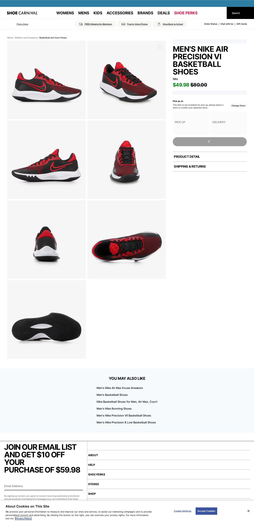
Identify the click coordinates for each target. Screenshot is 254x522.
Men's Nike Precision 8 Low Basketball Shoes (126, 422)
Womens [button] (65, 13)
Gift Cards (242, 24)
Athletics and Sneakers (26, 37)
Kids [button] (97, 13)
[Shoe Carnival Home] (22, 12)
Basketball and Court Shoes (53, 37)
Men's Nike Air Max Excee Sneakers (120, 388)
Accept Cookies (206, 511)
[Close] (248, 511)
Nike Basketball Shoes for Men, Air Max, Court (127, 401)
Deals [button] (164, 13)
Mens (10, 37)
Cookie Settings (182, 511)
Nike (175, 78)
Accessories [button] (120, 13)
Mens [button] (83, 13)
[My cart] (221, 12)
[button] (17, 24)
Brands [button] (145, 13)
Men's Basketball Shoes (112, 394)
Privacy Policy (23, 518)
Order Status (210, 24)
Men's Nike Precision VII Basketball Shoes (124, 415)
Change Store (238, 105)
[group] (191, 123)
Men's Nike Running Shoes (114, 408)
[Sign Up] (79, 486)
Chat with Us (226, 24)
